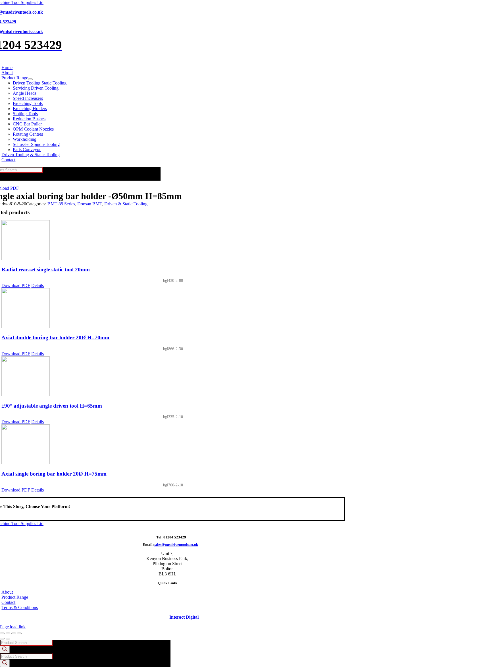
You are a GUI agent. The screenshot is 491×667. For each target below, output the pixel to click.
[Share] (13, 633)
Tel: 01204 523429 (167, 537)
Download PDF (15, 285)
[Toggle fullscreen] (8, 633)
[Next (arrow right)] (8, 638)
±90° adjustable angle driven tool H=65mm (51, 406)
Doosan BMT (89, 203)
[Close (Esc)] (19, 633)
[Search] (5, 649)
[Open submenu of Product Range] (30, 79)
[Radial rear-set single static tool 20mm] (173, 240)
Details (37, 285)
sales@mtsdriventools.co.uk (176, 544)
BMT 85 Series (61, 203)
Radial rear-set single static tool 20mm (45, 269)
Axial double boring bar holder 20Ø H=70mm (55, 337)
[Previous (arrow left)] (2, 638)
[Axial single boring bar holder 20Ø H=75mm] (173, 444)
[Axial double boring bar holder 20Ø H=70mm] (173, 308)
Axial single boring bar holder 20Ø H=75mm (54, 474)
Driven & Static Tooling (125, 203)
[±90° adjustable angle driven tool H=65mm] (173, 376)
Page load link (13, 626)
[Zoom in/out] (2, 633)
